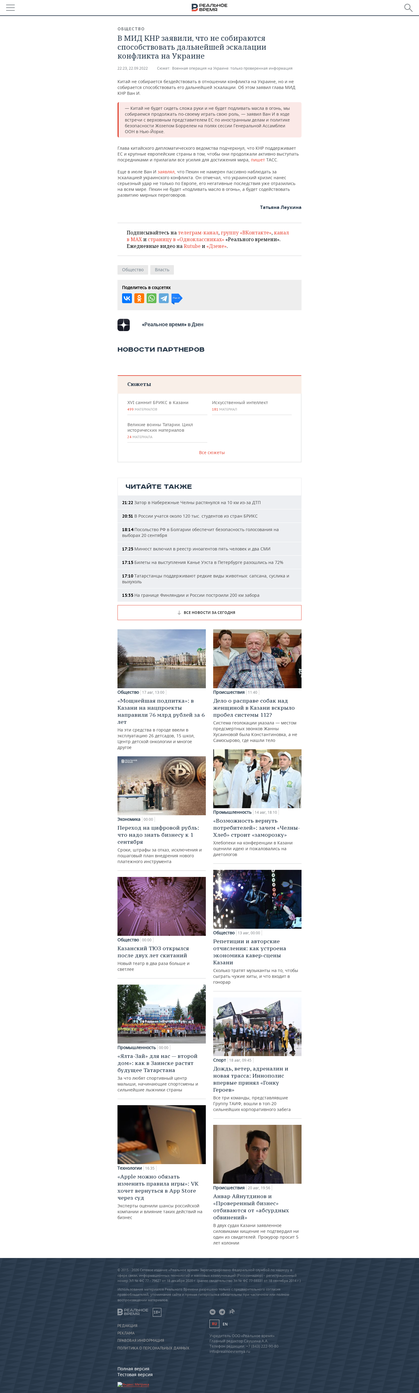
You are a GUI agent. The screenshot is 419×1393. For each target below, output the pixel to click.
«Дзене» (216, 246)
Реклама (126, 1333)
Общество (131, 29)
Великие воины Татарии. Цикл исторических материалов (160, 430)
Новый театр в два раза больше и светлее (153, 958)
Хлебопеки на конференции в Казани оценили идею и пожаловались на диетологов (256, 837)
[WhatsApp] (151, 298)
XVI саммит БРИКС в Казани (157, 405)
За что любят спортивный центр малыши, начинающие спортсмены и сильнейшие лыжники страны (157, 1072)
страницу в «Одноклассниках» (186, 239)
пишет (258, 160)
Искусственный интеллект (240, 405)
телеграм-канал (198, 232)
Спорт (219, 1060)
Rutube (192, 246)
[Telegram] (164, 298)
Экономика (128, 819)
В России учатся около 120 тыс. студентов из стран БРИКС (190, 516)
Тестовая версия (135, 1374)
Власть (162, 269)
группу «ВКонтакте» (246, 232)
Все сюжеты (212, 452)
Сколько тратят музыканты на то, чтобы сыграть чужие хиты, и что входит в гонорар (255, 961)
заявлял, (167, 172)
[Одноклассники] (139, 298)
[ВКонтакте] (127, 298)
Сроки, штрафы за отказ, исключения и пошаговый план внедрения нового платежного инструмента (159, 844)
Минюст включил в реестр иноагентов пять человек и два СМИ (196, 549)
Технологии (129, 1168)
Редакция (127, 1326)
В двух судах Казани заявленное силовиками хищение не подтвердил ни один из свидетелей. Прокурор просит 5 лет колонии (256, 1219)
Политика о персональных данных (153, 1348)
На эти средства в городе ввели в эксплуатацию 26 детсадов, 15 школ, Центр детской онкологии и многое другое (161, 723)
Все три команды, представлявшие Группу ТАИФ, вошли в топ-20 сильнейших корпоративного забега (252, 1088)
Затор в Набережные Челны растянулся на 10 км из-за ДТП (191, 502)
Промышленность (136, 1047)
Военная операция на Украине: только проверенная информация (232, 68)
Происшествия (229, 692)
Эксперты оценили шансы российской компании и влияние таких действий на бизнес (159, 1196)
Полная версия (133, 1369)
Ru (214, 1324)
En (225, 1324)
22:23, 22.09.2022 (132, 68)
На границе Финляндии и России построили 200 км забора (190, 595)
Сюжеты (139, 384)
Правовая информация (140, 1340)
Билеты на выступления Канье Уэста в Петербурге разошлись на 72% (202, 562)
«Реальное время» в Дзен (172, 324)
